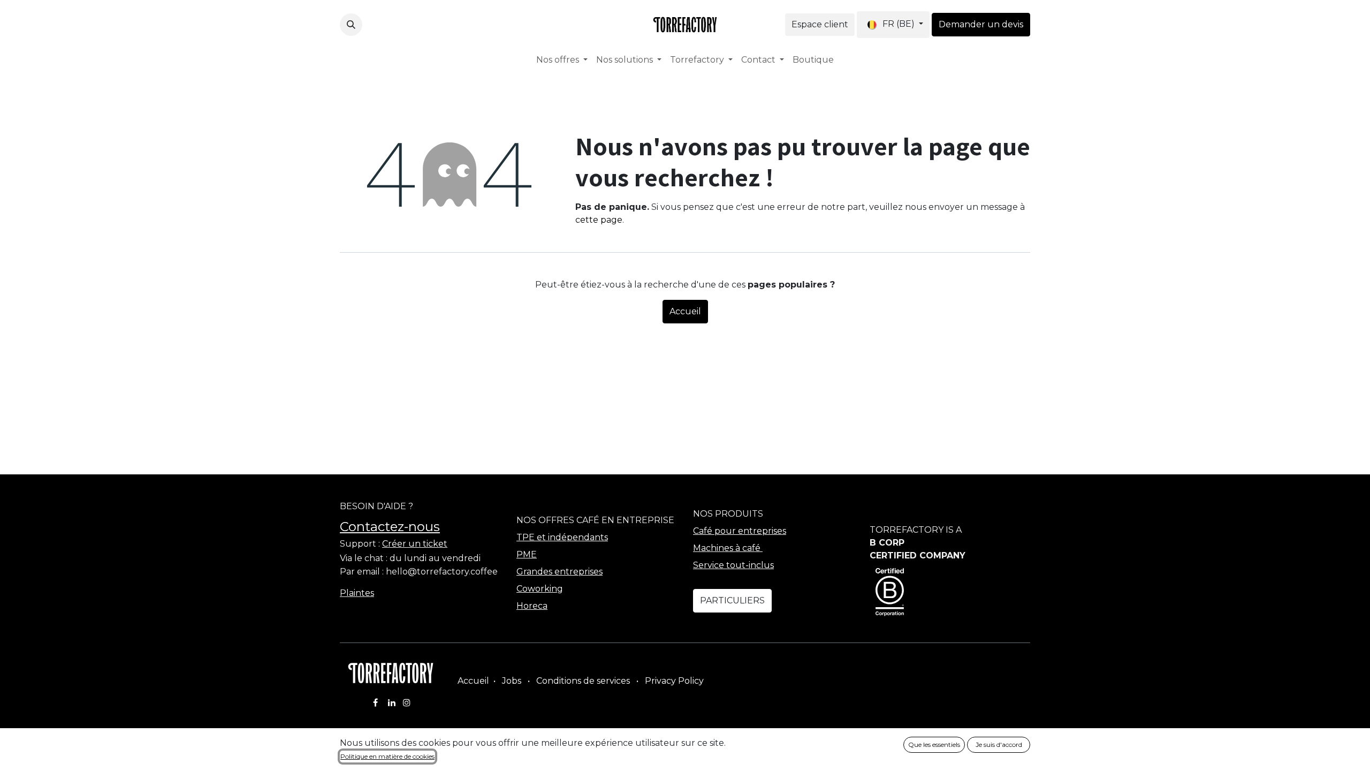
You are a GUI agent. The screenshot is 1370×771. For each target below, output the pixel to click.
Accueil (685, 311)
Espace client (819, 24)
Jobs (511, 681)
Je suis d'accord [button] (999, 744)
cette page (598, 220)
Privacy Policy (674, 681)
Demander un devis (981, 24)
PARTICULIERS (732, 600)
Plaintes (357, 593)
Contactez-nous (390, 526)
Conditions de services (583, 681)
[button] (351, 24)
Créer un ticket (414, 544)
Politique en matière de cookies (387, 756)
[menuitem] (562, 60)
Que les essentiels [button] (934, 744)
